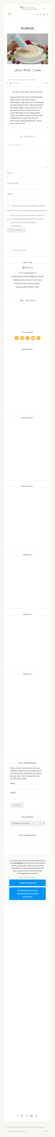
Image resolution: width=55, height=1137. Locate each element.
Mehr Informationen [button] (27, 877)
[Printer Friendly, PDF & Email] (27, 70)
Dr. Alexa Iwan (29, 80)
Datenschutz (22, 1131)
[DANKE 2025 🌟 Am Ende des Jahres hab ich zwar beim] (39, 944)
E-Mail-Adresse (13, 183)
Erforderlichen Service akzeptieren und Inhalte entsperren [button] (27, 893)
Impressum (11, 1131)
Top (45, 1131)
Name (10, 172)
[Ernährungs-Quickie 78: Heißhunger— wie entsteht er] (15, 991)
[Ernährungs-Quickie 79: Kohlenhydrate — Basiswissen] (15, 919)
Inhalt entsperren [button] (27, 882)
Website (10, 194)
